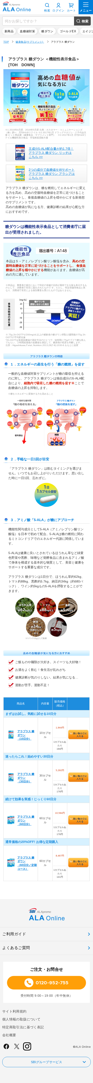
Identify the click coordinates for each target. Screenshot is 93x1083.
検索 (85, 21)
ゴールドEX (68, 31)
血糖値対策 (27, 31)
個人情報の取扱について (21, 1019)
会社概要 (9, 1035)
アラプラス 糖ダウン (63, 41)
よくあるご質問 (16, 948)
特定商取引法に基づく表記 (23, 1027)
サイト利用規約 (14, 1011)
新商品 (9, 31)
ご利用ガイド (14, 934)
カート (71, 10)
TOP (6, 41)
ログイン (58, 10)
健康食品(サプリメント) (30, 41)
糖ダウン (47, 31)
